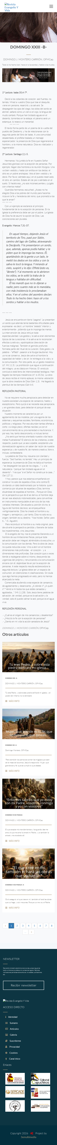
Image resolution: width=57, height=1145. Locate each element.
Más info (14, 700)
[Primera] (5, 925)
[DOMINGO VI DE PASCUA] (28, 794)
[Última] (31, 932)
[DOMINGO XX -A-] (28, 724)
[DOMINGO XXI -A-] (28, 657)
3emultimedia (28, 1137)
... (25, 931)
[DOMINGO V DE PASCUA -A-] (28, 864)
